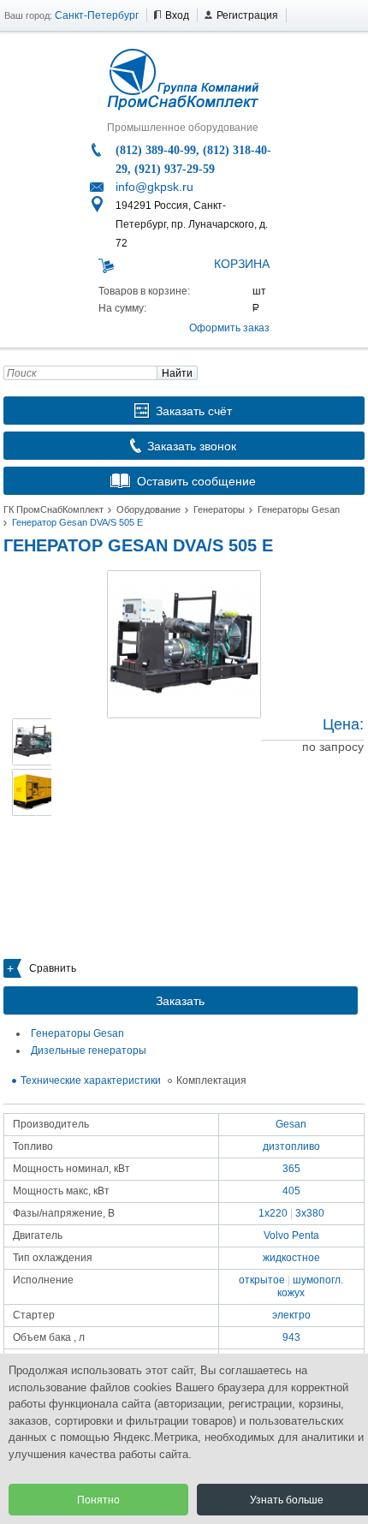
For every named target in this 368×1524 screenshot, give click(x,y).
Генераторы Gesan (299, 509)
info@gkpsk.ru (154, 186)
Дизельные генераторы (88, 1051)
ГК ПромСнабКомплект (53, 509)
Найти (177, 373)
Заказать (180, 1001)
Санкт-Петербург (97, 15)
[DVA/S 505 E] (184, 644)
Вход (177, 15)
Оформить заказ (229, 328)
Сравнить (52, 968)
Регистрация (247, 15)
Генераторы (219, 509)
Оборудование (148, 509)
